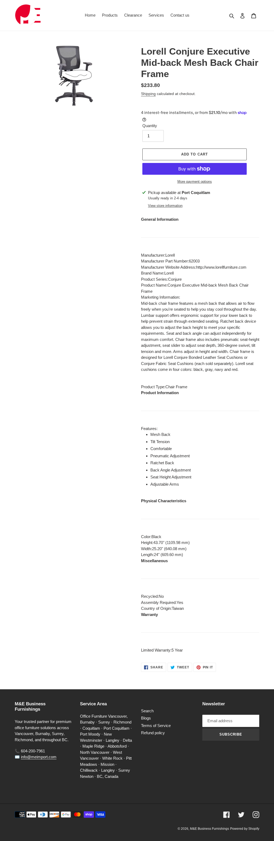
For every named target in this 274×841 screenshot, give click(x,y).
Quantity (149, 125)
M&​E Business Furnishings (209, 829)
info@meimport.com (38, 757)
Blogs (146, 718)
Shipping (148, 94)
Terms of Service (156, 725)
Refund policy (153, 732)
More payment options (194, 182)
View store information (165, 206)
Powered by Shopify (244, 829)
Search (147, 711)
